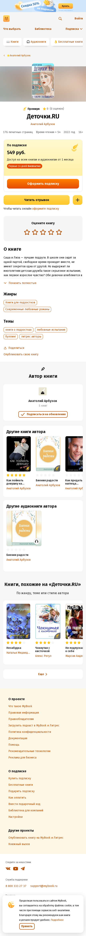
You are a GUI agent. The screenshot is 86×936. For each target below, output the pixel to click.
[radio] (27, 232)
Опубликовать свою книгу (21, 354)
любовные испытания (51, 329)
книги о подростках (18, 329)
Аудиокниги (38, 41)
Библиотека (43, 29)
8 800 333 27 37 (16, 886)
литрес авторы (31, 336)
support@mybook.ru (43, 886)
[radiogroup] (43, 232)
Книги (14, 41)
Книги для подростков (20, 302)
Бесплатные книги (70, 41)
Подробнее (57, 920)
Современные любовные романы (27, 309)
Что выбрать (12, 29)
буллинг (10, 336)
